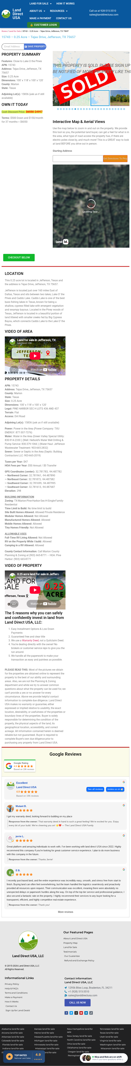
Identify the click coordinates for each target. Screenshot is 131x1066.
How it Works (65, 3)
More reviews (65, 912)
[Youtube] (81, 1013)
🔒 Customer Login (43, 24)
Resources (57, 10)
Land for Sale (39, 3)
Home (4, 31)
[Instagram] (76, 1013)
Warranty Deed (30, 640)
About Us (36, 10)
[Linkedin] (86, 1013)
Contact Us (64, 18)
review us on (113, 789)
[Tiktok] (91, 1013)
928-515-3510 (108, 10)
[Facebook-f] (66, 1013)
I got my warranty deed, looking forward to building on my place (39, 816)
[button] (104, 1058)
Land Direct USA (18, 14)
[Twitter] (71, 1013)
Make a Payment (40, 18)
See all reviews (95, 789)
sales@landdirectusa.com (103, 14)
